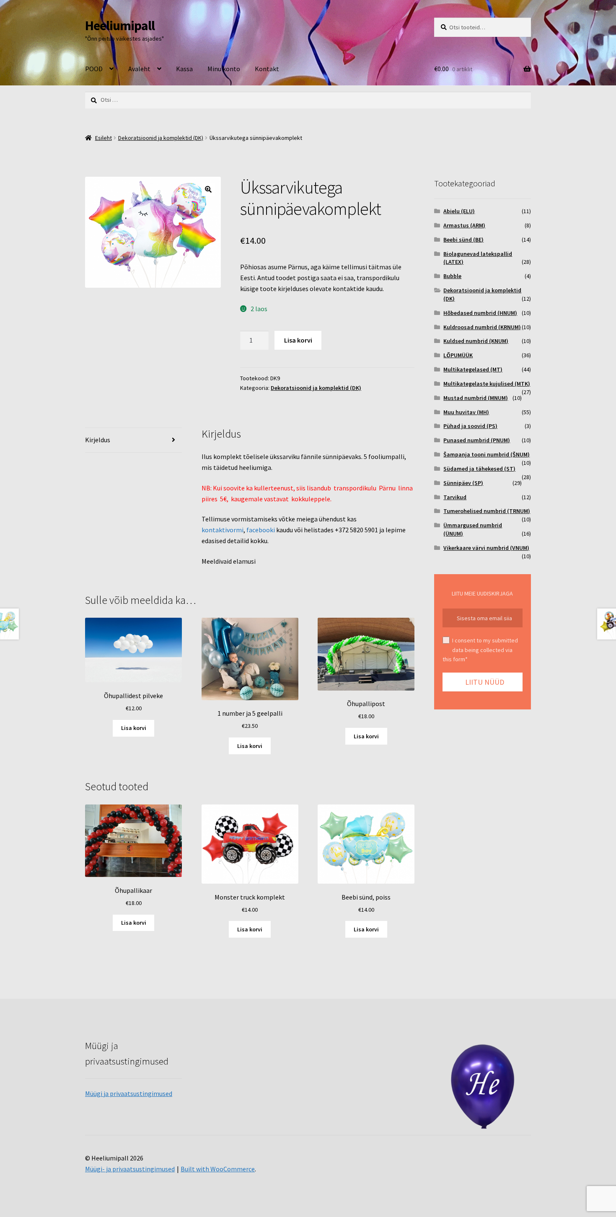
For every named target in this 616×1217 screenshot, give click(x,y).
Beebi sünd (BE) (463, 239)
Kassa (184, 68)
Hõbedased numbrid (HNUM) (480, 313)
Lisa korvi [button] (133, 728)
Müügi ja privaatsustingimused (128, 1093)
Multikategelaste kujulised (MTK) (486, 383)
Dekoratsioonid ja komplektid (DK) (160, 138)
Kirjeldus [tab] (97, 440)
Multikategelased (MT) (472, 369)
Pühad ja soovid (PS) (470, 426)
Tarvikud (454, 497)
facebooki (260, 530)
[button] (208, 189)
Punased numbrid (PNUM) (476, 440)
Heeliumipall (120, 25)
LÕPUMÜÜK (458, 355)
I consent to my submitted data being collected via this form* (480, 650)
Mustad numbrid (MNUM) (475, 398)
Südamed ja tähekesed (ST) (479, 468)
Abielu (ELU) (459, 211)
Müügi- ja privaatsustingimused (130, 1169)
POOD (94, 68)
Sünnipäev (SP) (463, 483)
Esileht (103, 138)
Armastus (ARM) (464, 225)
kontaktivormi (222, 530)
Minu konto (223, 68)
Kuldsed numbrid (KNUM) (475, 341)
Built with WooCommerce (218, 1169)
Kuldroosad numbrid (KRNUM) (482, 327)
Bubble (452, 276)
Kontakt (267, 68)
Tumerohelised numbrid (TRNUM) (486, 511)
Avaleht (139, 68)
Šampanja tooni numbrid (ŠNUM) (486, 454)
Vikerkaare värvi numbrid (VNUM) (486, 548)
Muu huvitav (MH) (466, 412)
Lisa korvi (298, 340)
